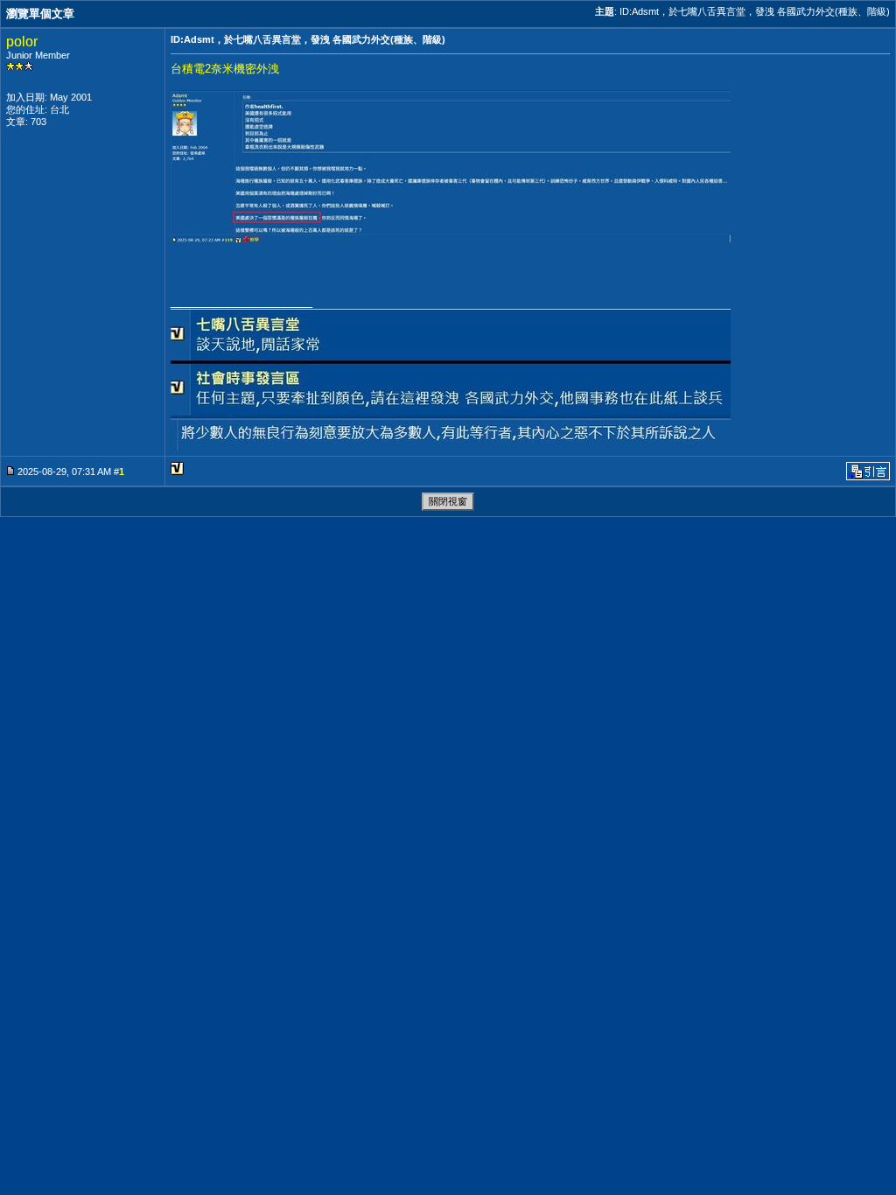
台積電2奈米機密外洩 (225, 68)
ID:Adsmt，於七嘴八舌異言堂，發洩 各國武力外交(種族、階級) (755, 11)
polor (22, 41)
